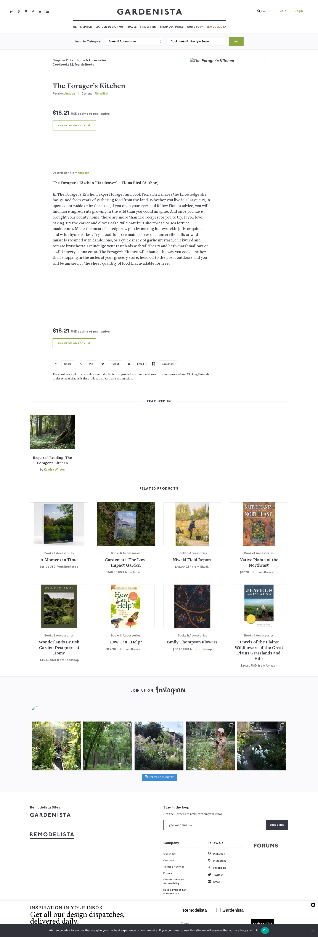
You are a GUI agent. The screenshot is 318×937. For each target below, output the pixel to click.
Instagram (219, 861)
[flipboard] (12, 12)
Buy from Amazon (72, 125)
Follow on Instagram (161, 777)
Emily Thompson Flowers (192, 642)
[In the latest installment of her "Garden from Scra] (159, 746)
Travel (131, 27)
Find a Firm (148, 27)
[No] (312, 930)
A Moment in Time (59, 560)
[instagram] (26, 12)
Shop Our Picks (172, 27)
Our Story (195, 27)
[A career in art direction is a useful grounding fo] (261, 746)
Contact (168, 860)
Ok (265, 930)
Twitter (218, 875)
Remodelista (216, 27)
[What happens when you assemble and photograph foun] (107, 746)
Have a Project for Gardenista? (174, 892)
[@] (43, 711)
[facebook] (33, 12)
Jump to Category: (87, 41)
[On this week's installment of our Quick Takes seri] (210, 746)
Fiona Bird (101, 93)
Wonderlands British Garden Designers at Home (59, 648)
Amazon (69, 93)
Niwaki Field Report (192, 560)
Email (216, 882)
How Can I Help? (125, 642)
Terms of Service (174, 866)
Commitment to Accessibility (173, 881)
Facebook (219, 867)
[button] (263, 11)
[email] (47, 12)
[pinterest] (19, 12)
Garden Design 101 (109, 27)
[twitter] (40, 12)
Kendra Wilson (54, 469)
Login (299, 11)
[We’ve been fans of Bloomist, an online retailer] (56, 746)
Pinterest (219, 854)
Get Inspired (82, 27)
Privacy (167, 873)
